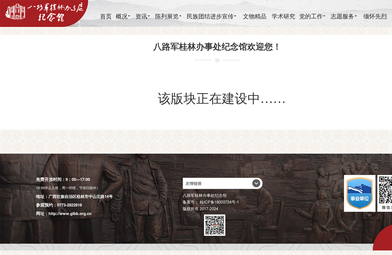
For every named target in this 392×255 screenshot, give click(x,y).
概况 (121, 16)
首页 (106, 16)
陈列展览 (167, 16)
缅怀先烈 (375, 16)
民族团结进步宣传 (210, 16)
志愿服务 (342, 16)
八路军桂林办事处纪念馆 (205, 195)
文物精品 (254, 16)
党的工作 (311, 16)
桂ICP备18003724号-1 (219, 202)
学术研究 (283, 16)
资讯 (141, 16)
